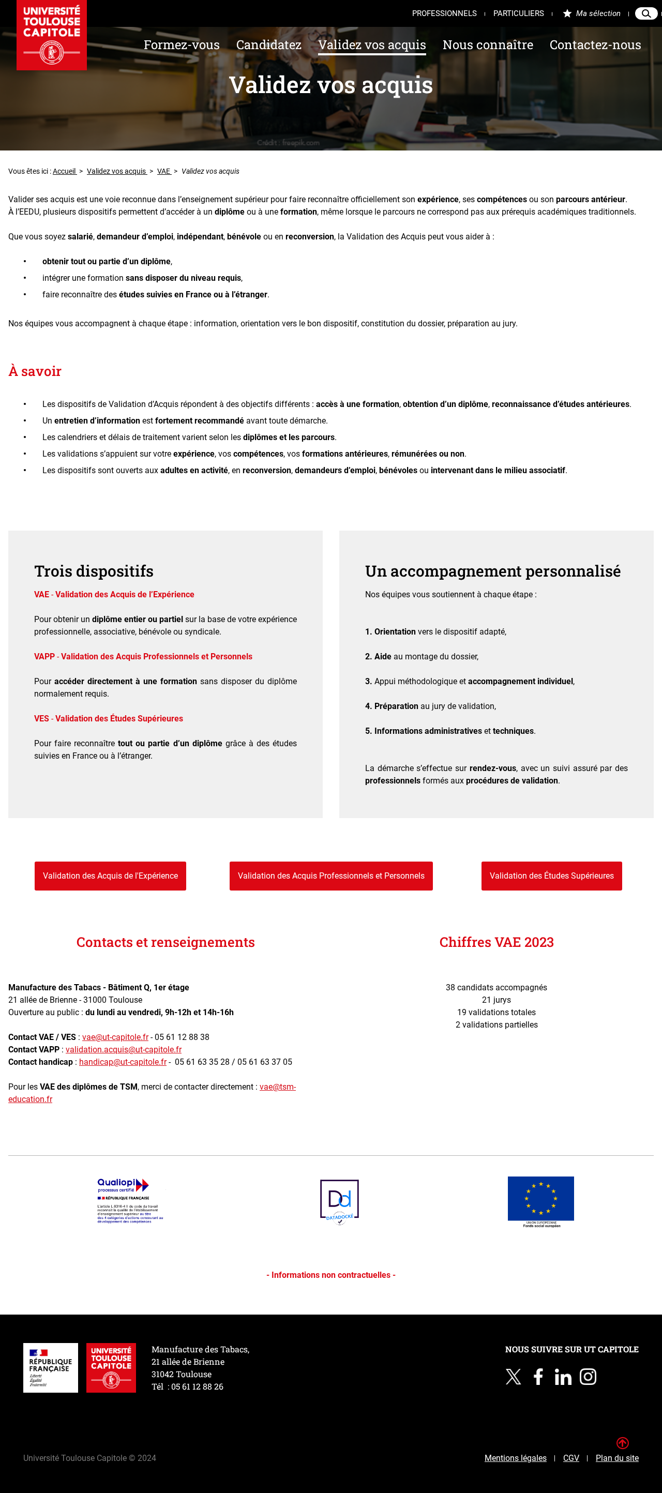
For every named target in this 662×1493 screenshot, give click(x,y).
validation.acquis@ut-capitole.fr (124, 1049)
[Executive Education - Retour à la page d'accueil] (52, 35)
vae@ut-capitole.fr (115, 1037)
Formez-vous (182, 44)
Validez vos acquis (372, 44)
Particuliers (518, 13)
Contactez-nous (595, 44)
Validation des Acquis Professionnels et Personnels (331, 876)
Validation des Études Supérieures (552, 876)
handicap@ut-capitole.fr (123, 1062)
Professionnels (444, 13)
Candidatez (269, 44)
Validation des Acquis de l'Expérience (110, 876)
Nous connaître (488, 44)
